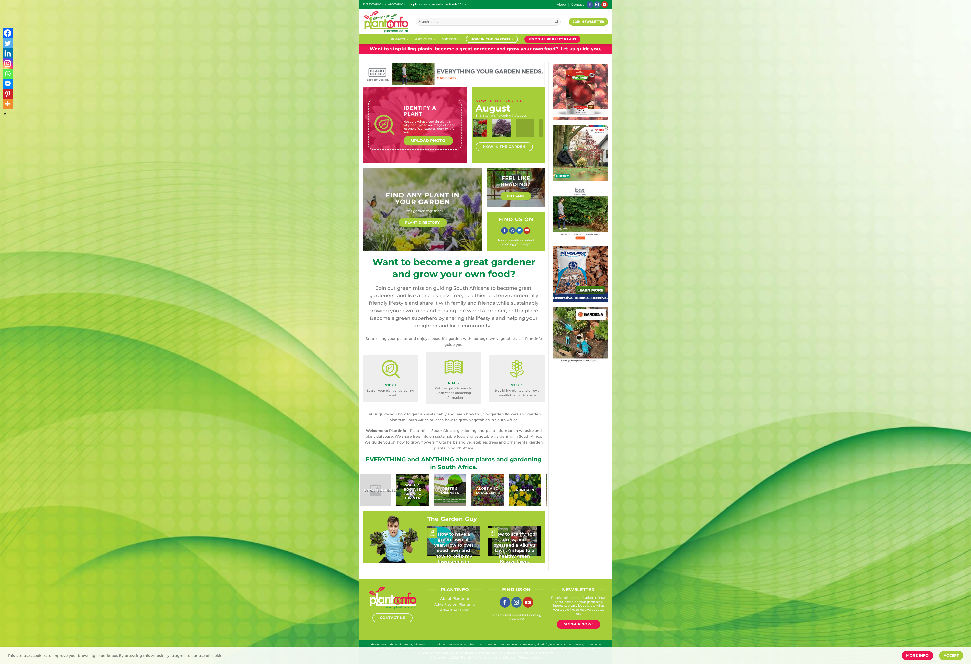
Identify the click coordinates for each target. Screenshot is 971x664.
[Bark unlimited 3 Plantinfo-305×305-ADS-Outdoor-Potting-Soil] (580, 274)
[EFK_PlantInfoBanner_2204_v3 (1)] (454, 74)
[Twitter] (8, 43)
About (561, 4)
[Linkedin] (8, 53)
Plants (398, 39)
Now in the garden (490, 39)
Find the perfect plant (552, 39)
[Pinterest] (8, 94)
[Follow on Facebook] (590, 4)
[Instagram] (8, 63)
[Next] (535, 132)
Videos (449, 39)
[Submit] (556, 22)
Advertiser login (454, 610)
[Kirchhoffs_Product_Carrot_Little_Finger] (580, 92)
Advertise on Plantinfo (454, 604)
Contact (577, 4)
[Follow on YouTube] (604, 4)
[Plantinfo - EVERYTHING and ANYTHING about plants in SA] (385, 21)
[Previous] (481, 132)
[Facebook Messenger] (8, 84)
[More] (8, 104)
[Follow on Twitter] (519, 230)
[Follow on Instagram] (597, 4)
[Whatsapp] (8, 74)
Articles (423, 39)
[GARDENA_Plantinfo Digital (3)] (580, 334)
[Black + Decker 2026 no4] (580, 212)
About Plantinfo (454, 598)
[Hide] (5, 114)
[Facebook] (8, 33)
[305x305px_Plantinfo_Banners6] (580, 152)
